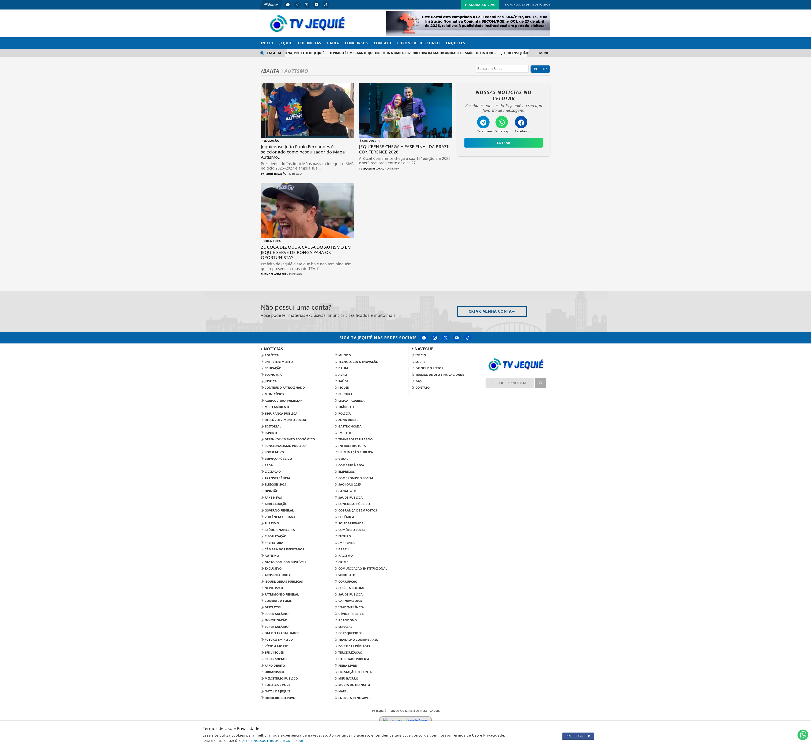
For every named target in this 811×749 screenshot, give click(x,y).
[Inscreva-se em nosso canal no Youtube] (457, 338)
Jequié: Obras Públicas (283, 581)
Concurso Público (353, 504)
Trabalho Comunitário (357, 640)
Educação (272, 368)
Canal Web (346, 491)
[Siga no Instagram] (297, 4)
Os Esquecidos (349, 633)
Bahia (333, 43)
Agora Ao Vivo (482, 5)
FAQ (418, 381)
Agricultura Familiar (283, 401)
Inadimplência (350, 607)
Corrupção (347, 581)
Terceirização (349, 652)
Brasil (343, 549)
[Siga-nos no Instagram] (435, 338)
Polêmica (345, 517)
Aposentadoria (277, 575)
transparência (277, 478)
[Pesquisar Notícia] (540, 383)
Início (267, 43)
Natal (342, 691)
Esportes (271, 433)
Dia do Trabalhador (282, 633)
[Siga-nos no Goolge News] (405, 720)
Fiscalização (275, 536)
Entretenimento (278, 362)
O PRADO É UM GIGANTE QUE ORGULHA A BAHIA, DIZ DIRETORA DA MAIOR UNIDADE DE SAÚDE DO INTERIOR (401, 53)
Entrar (273, 4)
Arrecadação (275, 504)
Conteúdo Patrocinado (284, 387)
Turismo (271, 523)
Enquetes (455, 43)
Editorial (272, 426)
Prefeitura (273, 543)
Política (271, 355)
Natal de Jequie (277, 691)
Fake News (273, 497)
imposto (344, 433)
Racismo (345, 556)
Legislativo (274, 452)
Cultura (344, 394)
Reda (268, 465)
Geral (342, 459)
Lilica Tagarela (351, 401)
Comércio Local (351, 530)
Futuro (344, 536)
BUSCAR (540, 69)
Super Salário (276, 614)
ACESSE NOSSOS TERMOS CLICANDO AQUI (272, 741)
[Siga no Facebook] (287, 4)
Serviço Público (278, 459)
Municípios (274, 394)
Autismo (271, 556)
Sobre (420, 362)
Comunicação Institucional (362, 568)
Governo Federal (279, 510)
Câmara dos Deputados (284, 549)
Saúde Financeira (279, 530)
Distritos (272, 607)
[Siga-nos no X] (446, 338)
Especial (344, 627)
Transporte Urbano (355, 439)
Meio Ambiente (277, 407)
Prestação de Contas (355, 672)
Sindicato (346, 575)
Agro (342, 375)
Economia (273, 375)
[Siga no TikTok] (325, 4)
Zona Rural (347, 420)
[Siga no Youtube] (316, 4)
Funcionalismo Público (285, 446)
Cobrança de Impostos (357, 510)
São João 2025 (349, 484)
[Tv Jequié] (307, 23)
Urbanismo (274, 672)
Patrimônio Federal (281, 594)
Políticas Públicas (353, 646)
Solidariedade (350, 523)
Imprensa (346, 543)
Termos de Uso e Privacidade (439, 375)
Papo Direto (274, 666)
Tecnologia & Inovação (357, 362)
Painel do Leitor (429, 368)
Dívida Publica (350, 614)
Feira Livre (347, 666)
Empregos (346, 471)
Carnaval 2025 (349, 601)
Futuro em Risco (278, 640)
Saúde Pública (350, 497)
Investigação (275, 620)
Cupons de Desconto (418, 43)
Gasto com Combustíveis (285, 562)
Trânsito (345, 407)
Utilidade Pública (353, 659)
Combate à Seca (350, 465)
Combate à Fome (278, 601)
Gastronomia (349, 426)
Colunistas (309, 43)
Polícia (344, 413)
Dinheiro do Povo (279, 698)
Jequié (285, 43)
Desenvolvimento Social (285, 420)
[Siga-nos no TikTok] (468, 338)
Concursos (356, 43)
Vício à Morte (276, 646)
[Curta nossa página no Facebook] (424, 338)
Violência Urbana (279, 517)
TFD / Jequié (274, 652)
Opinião (271, 491)
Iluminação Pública (355, 452)
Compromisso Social (355, 478)
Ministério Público (281, 678)
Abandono (347, 620)
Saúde (342, 381)
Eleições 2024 (275, 484)
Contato (382, 43)
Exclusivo (273, 568)
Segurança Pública (280, 413)
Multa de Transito (353, 685)
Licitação (272, 471)
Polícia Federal (351, 588)
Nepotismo (273, 588)
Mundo (344, 355)
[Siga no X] (306, 4)
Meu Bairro (347, 678)
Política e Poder (278, 685)
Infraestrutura (351, 446)
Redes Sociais (275, 659)
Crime (342, 562)
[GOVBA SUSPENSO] (468, 23)
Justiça (270, 381)
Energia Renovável (353, 698)
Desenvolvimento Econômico (289, 439)
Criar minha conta (490, 311)
